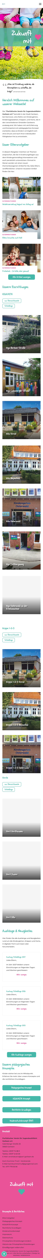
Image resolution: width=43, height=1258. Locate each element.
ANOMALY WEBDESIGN (21, 1255)
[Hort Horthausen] (21, 818)
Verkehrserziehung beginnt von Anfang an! (18, 204)
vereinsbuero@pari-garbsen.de (21, 1157)
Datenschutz (7, 1238)
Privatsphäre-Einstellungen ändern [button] (16, 1241)
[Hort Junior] (21, 861)
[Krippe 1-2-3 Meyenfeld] (21, 711)
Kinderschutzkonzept (11, 1231)
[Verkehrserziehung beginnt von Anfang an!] (21, 191)
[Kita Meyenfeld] (21, 465)
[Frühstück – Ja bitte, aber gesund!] (21, 258)
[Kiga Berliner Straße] (21, 334)
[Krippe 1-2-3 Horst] (21, 668)
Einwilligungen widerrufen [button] (13, 1247)
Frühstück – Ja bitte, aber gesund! (15, 271)
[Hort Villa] (21, 903)
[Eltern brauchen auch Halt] (21, 224)
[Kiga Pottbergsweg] (21, 550)
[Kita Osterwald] (21, 507)
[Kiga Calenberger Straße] (21, 377)
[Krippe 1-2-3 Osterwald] (21, 754)
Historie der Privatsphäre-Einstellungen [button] (18, 1244)
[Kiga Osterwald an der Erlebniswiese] (21, 595)
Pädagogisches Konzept (12, 1221)
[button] (40, 4)
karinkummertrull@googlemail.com (23, 1164)
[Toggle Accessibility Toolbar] (4, 1254)
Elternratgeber (9, 201)
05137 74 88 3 (14, 1151)
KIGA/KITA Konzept (10, 1225)
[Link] (21, 966)
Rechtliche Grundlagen (11, 1228)
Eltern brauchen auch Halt (12, 237)
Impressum (7, 1234)
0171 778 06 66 (11, 1167)
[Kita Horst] (21, 420)
